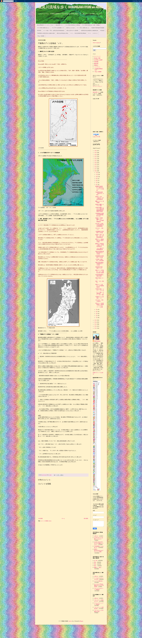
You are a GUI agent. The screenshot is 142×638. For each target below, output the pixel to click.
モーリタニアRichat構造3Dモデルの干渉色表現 (99, 585)
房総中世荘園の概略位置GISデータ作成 (99, 253)
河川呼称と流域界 (98, 60)
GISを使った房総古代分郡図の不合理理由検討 (99, 225)
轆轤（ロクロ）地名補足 (99, 201)
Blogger (81, 621)
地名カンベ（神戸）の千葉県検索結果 (99, 286)
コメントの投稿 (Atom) (46, 521)
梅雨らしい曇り (97, 567)
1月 (97, 317)
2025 (95, 152)
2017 (95, 168)
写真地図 (96, 61)
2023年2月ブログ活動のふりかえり (98, 538)
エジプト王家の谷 (98, 581)
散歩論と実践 (97, 58)
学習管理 (39, 30)
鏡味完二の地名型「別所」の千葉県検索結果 (99, 245)
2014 (95, 322)
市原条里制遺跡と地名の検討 (99, 275)
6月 (97, 184)
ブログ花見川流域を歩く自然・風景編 (90, 25)
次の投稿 (40, 518)
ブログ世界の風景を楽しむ (43, 27)
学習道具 (102, 30)
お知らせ (96, 536)
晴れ (95, 562)
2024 (95, 154)
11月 (97, 174)
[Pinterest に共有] (62, 475)
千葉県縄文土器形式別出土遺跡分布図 (46, 33)
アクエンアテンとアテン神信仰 (98, 603)
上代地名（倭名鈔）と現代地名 (99, 259)
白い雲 (95, 560)
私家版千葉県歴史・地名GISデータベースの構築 (99, 188)
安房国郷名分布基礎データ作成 (99, 256)
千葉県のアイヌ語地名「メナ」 (99, 297)
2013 (95, 324)
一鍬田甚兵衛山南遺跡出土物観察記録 (89, 30)
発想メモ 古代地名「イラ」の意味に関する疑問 (99, 271)
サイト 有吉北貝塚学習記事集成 (78, 33)
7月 (97, 182)
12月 (97, 172)
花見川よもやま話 (70, 27)
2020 (95, 162)
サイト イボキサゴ (92, 33)
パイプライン (97, 67)
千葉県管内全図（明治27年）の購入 (99, 193)
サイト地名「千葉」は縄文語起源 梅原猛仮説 (53, 30)
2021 (95, 160)
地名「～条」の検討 (99, 281)
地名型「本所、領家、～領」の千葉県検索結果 (99, 236)
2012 (95, 326)
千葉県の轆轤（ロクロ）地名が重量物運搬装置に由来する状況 (99, 209)
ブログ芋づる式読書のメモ (58, 27)
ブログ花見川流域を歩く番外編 (72, 25)
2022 (95, 158)
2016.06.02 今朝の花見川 (99, 300)
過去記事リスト (59, 25)
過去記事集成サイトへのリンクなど (45, 25)
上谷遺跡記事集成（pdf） (98, 69)
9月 (97, 178)
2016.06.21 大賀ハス (99, 228)
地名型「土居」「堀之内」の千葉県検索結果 (99, 198)
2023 (95, 156)
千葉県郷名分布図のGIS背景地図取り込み (99, 215)
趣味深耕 (96, 63)
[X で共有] (60, 475)
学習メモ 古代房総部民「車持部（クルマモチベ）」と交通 (99, 305)
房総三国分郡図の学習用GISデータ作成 (99, 264)
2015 (95, 320)
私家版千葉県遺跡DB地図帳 (97, 27)
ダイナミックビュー (97, 86)
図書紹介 (96, 65)
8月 (97, 180)
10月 (97, 176)
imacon (70, 621)
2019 (95, 164)
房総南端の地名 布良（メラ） (99, 267)
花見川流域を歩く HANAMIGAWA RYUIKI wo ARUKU (70, 7)
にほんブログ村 (96, 136)
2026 (95, 150)
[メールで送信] (57, 475)
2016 (95, 170)
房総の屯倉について (99, 278)
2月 (97, 315)
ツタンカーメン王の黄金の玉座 (98, 611)
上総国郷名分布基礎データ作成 (99, 232)
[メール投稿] (54, 475)
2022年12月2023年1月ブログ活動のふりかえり (98, 543)
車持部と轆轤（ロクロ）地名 (99, 205)
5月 (97, 309)
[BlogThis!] (58, 475)
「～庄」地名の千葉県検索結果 (99, 248)
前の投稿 (86, 518)
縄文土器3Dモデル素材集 (72, 30)
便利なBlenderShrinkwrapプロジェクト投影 (98, 550)
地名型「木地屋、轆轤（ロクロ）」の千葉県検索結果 (99, 219)
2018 (95, 166)
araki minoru (97, 341)
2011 (95, 328)
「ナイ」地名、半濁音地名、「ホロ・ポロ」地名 (99, 293)
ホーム (63, 518)
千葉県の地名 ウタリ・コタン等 (99, 289)
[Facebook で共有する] (61, 475)
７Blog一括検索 (40, 36)
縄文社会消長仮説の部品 (62, 33)
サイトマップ (97, 56)
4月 (97, 311)
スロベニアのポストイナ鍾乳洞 (98, 589)
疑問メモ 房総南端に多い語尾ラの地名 (99, 240)
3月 (97, 313)
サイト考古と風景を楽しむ (83, 27)
